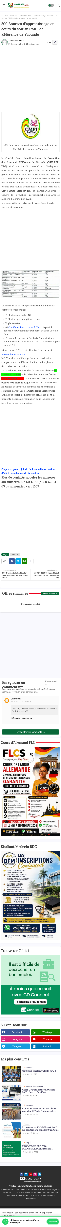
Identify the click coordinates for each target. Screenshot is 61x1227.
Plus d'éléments (50, 593)
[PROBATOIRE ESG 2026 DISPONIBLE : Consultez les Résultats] (11, 1149)
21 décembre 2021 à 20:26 (21, 701)
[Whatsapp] (24, 561)
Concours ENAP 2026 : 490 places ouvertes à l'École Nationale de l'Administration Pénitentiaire (39, 1109)
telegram (17, 1046)
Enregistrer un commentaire (30, 732)
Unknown (16, 698)
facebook (17, 1032)
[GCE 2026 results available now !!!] (11, 1074)
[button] (51, 5)
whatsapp (47, 1032)
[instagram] (35, 1174)
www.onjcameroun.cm (14, 354)
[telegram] (39, 1174)
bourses (14, 15)
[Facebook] (12, 561)
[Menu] (4, 5)
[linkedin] (26, 1174)
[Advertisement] (30, 77)
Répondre (15, 718)
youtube (47, 1039)
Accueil (4, 15)
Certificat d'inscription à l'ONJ (24, 327)
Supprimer (27, 718)
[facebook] (21, 1174)
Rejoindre (53, 1221)
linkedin (47, 1046)
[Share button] (30, 561)
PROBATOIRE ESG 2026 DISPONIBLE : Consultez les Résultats (36, 1147)
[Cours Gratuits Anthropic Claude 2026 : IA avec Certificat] (11, 1093)
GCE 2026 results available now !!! (39, 1071)
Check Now (7, 1215)
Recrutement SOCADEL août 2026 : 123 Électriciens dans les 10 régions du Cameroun (40, 1128)
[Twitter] (18, 561)
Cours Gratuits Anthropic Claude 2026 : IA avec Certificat (38, 1091)
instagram (17, 1039)
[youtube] (30, 1174)
